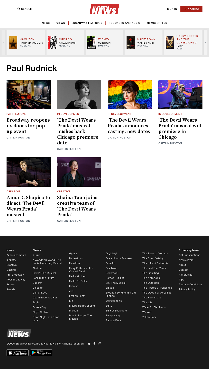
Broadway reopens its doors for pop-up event (28, 126)
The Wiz (147, 302)
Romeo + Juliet (115, 277)
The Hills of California (155, 263)
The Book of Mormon (155, 253)
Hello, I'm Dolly (78, 281)
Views (60, 22)
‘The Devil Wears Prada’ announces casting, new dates (129, 126)
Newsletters (157, 22)
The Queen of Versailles (156, 292)
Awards (11, 289)
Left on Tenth (77, 295)
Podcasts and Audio (124, 22)
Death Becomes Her (45, 297)
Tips (181, 279)
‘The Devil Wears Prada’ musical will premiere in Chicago (179, 128)
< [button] (4, 42)
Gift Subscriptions (189, 255)
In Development (69, 113)
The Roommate (151, 297)
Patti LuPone (16, 113)
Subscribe (191, 9)
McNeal (73, 310)
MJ (71, 300)
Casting (11, 269)
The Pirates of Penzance (157, 287)
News (46, 22)
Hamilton (74, 263)
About (182, 264)
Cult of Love (40, 292)
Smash (110, 287)
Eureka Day (39, 307)
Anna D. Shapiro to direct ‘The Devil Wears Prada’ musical (28, 206)
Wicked (146, 312)
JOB (71, 291)
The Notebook (151, 277)
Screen (11, 284)
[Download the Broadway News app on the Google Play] (41, 352)
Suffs (109, 305)
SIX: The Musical (116, 282)
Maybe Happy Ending (82, 305)
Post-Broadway (16, 279)
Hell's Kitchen (77, 276)
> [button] (205, 42)
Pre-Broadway (15, 274)
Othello (110, 263)
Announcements (16, 255)
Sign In (172, 8)
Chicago (38, 287)
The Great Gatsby (152, 258)
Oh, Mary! (111, 253)
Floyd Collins (40, 312)
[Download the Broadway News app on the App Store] (18, 352)
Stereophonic (114, 300)
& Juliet (37, 255)
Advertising (185, 274)
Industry (11, 260)
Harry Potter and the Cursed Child (81, 270)
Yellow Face (149, 317)
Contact (183, 269)
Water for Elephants (154, 307)
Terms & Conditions (190, 284)
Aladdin (37, 268)
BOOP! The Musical (44, 273)
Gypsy (73, 253)
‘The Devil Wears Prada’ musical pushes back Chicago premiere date (77, 131)
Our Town (111, 268)
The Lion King (150, 273)
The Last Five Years (154, 268)
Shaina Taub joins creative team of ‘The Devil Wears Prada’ (77, 206)
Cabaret (37, 282)
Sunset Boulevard (116, 310)
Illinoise (73, 286)
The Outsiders (151, 282)
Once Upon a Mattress (119, 258)
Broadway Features (87, 22)
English (37, 302)
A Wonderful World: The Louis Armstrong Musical (47, 261)
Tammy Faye (113, 320)
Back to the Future (43, 277)
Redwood (112, 273)
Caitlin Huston (18, 137)
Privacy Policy (187, 289)
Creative (13, 191)
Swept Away (113, 315)
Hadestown (76, 258)
